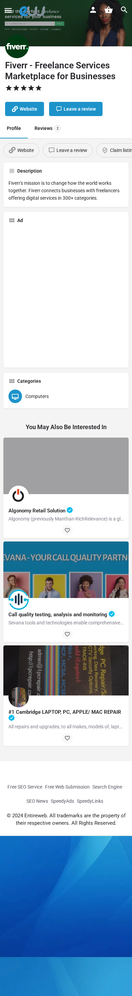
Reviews (47, 128)
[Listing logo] (17, 46)
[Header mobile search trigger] (124, 9)
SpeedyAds (62, 801)
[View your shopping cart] (108, 9)
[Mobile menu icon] (8, 10)
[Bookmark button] (67, 530)
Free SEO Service (24, 787)
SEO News (37, 801)
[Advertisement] (66, 295)
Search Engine (107, 787)
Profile (14, 128)
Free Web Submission (67, 787)
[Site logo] (33, 10)
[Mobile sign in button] (93, 9)
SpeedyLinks (90, 801)
